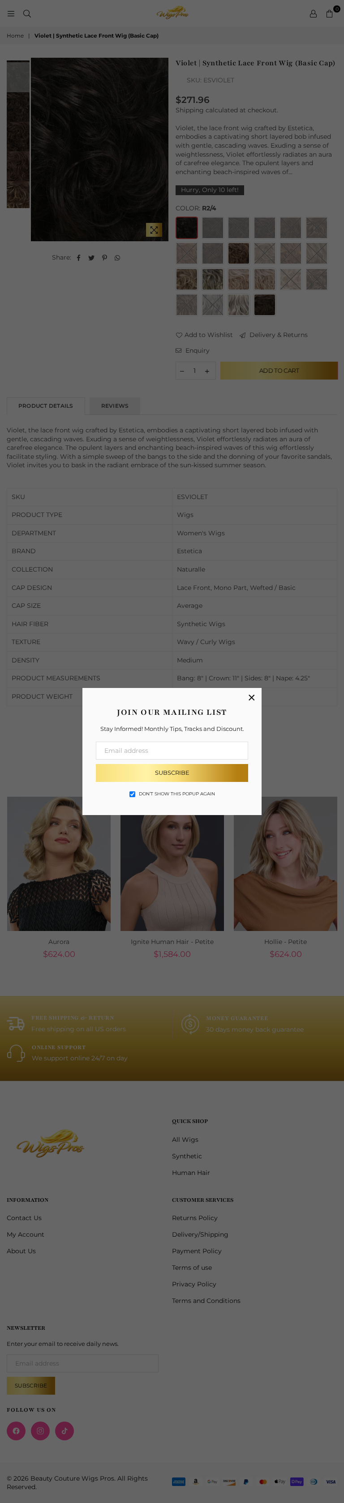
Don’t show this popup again (177, 794)
